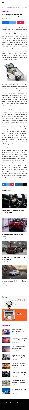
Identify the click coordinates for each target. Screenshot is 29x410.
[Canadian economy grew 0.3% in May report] (6, 349)
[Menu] (3, 2)
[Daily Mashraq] (15, 2)
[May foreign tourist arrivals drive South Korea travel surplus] (6, 391)
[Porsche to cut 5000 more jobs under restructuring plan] (14, 201)
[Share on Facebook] (5, 22)
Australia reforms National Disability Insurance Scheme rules (19, 331)
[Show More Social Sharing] (25, 22)
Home (3, 7)
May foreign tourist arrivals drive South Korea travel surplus (19, 391)
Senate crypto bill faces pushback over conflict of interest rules (18, 382)
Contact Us (18, 406)
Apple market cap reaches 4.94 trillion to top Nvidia (19, 356)
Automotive (5, 11)
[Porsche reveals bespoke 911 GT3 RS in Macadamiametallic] (14, 248)
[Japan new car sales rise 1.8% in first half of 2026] (14, 225)
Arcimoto (12, 110)
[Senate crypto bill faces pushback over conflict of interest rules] (6, 383)
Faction (4, 110)
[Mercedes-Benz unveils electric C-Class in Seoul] (14, 272)
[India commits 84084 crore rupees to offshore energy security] (6, 340)
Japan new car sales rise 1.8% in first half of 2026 (14, 235)
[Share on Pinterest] (20, 22)
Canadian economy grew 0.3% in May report (18, 347)
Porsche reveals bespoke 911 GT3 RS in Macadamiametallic (13, 258)
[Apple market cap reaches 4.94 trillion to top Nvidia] (6, 357)
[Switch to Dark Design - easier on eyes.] (28, 2)
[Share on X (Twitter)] (12, 22)
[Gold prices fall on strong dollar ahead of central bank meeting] (6, 366)
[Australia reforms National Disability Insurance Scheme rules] (6, 332)
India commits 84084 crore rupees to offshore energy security (19, 340)
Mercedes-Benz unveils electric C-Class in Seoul (14, 282)
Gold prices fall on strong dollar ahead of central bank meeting (19, 365)
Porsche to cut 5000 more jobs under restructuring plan (13, 212)
